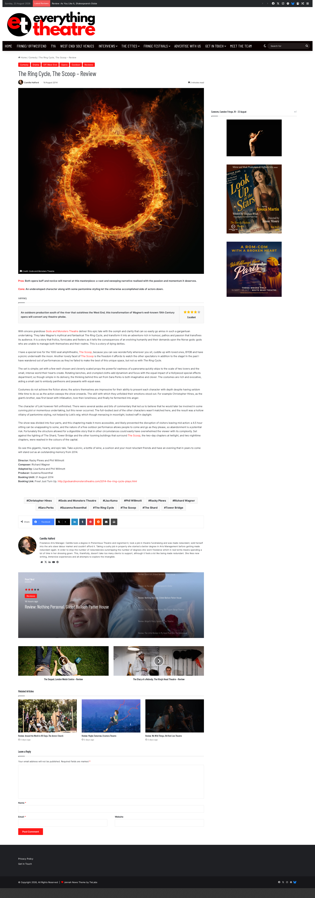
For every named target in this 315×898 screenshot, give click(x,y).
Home (8, 46)
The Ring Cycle (104, 507)
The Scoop (85, 352)
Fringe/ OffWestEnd (31, 46)
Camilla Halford (31, 82)
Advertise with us (187, 46)
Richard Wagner (184, 500)
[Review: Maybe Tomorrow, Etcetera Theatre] (111, 716)
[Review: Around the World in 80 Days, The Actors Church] (47, 716)
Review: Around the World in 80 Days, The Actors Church (40, 735)
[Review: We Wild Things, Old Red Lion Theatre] (174, 716)
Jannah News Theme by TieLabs (80, 882)
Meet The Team (241, 46)
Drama (36, 64)
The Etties (129, 46)
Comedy (33, 57)
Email (22, 816)
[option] (111, 605)
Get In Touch (214, 46)
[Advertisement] (254, 79)
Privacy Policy (25, 858)
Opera (64, 64)
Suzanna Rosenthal (74, 507)
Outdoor (76, 64)
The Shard (151, 507)
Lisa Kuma (111, 500)
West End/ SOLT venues (77, 46)
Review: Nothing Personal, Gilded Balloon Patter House (80, 3)
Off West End (50, 64)
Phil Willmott (134, 500)
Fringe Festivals (156, 46)
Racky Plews (158, 500)
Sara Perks (47, 507)
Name (22, 802)
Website (119, 816)
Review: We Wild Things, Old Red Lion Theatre (163, 735)
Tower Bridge (174, 507)
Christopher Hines (40, 500)
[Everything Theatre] (52, 24)
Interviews (107, 46)
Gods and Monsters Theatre (62, 331)
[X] (46, 562)
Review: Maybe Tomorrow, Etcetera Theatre (99, 735)
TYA (53, 46)
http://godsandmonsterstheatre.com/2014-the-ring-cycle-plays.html (97, 481)
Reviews (88, 64)
